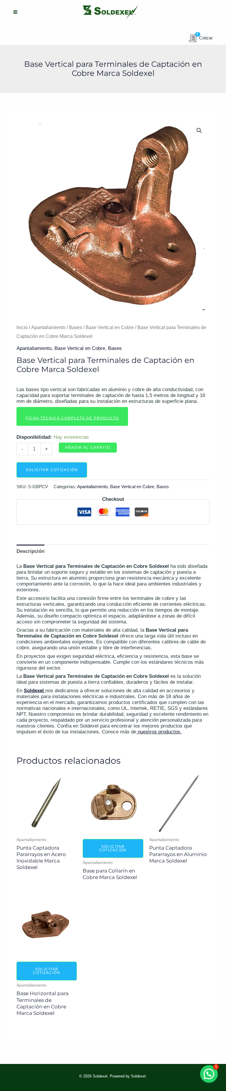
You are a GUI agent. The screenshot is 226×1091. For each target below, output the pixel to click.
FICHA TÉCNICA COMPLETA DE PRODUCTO (72, 418)
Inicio (22, 327)
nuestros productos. (159, 732)
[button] (199, 130)
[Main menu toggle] (15, 12)
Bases (75, 327)
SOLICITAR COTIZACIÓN (52, 470)
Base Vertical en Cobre (110, 327)
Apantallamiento (48, 327)
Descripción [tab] (30, 551)
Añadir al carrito (87, 448)
